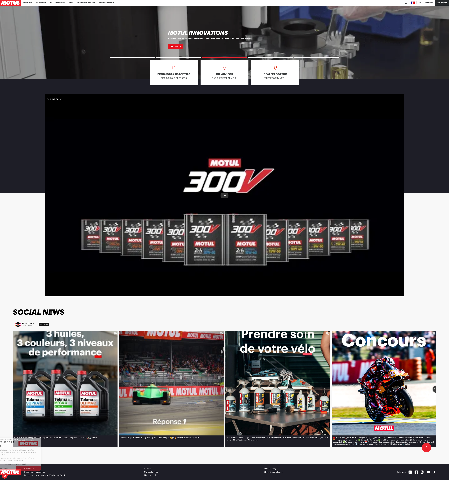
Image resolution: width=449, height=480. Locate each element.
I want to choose (15, 468)
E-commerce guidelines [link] (34, 472)
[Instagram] (422, 472)
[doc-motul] (426, 447)
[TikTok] (434, 472)
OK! (39, 468)
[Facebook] (416, 472)
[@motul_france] (18, 324)
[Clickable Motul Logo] (10, 3)
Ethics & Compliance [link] (273, 472)
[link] (71, 3)
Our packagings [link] (151, 472)
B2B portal (442, 3)
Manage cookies (151, 475)
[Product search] (406, 3)
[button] (5, 476)
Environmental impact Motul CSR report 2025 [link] (44, 475)
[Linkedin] (410, 472)
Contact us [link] (29, 469)
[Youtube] (428, 472)
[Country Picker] (413, 3)
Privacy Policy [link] (270, 469)
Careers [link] (147, 469)
